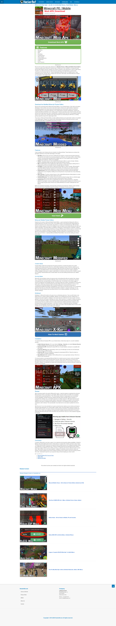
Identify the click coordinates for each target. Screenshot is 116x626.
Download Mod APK (56, 42)
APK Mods (57, 1)
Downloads (65, 1)
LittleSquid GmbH (63, 590)
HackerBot (41, 1)
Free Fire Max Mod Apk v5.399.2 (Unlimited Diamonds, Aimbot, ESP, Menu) (66, 569)
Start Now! (56, 216)
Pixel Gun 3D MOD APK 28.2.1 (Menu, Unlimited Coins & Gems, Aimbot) (65, 500)
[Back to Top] (113, 586)
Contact (22, 604)
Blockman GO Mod (42, 458)
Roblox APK (40, 456)
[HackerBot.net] (28, 2)
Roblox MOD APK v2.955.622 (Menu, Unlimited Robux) (61, 535)
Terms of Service (24, 591)
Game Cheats (49, 1)
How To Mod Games (56, 334)
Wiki (71, 1)
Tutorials (76, 1)
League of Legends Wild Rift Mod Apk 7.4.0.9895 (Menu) (62, 552)
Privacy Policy (24, 594)
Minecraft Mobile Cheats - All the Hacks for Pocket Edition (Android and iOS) (66, 482)
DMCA (22, 597)
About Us (23, 600)
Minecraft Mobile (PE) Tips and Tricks (46, 455)
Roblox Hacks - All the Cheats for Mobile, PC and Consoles (62, 517)
